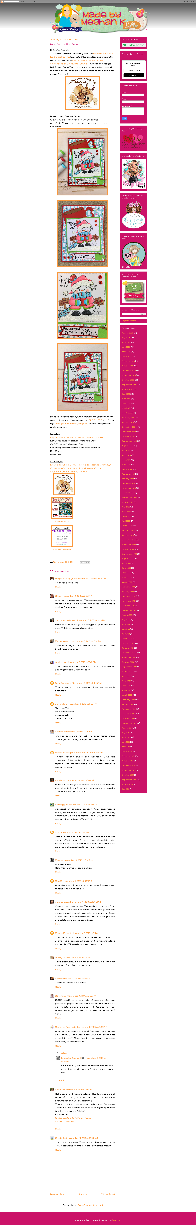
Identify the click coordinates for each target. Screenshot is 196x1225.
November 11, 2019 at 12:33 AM (82, 1138)
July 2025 (126, 394)
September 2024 (129, 441)
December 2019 (128, 709)
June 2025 (126, 399)
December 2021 (128, 596)
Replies (63, 1053)
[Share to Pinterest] (89, 562)
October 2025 (128, 380)
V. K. (57, 832)
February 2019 (128, 756)
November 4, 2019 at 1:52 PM (78, 860)
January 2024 (128, 479)
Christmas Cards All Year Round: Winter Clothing (77, 468)
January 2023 (128, 535)
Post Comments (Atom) (90, 1205)
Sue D (58, 881)
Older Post (108, 1194)
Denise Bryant (63, 933)
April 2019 (126, 747)
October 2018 (128, 775)
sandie (58, 780)
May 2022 (126, 573)
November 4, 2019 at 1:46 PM (74, 832)
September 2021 (129, 610)
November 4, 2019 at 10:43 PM (85, 902)
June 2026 (126, 342)
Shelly (58, 957)
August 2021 (127, 615)
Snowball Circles (62, 521)
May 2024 (126, 460)
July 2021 (125, 620)
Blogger (116, 1220)
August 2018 (127, 784)
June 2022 (126, 568)
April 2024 (126, 464)
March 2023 (127, 526)
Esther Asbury (63, 641)
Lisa (57, 978)
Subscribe (133, 75)
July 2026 (126, 337)
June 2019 (126, 737)
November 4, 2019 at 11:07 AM (84, 804)
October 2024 (128, 436)
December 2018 (128, 765)
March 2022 (127, 582)
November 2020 (129, 657)
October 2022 (128, 549)
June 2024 (126, 455)
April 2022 (126, 577)
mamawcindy (62, 902)
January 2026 (128, 366)
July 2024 (126, 450)
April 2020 (126, 690)
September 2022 (129, 554)
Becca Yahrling (63, 752)
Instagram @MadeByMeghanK (71, 423)
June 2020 (126, 681)
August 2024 (127, 446)
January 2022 (128, 591)
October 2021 (128, 606)
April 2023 (126, 521)
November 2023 (129, 488)
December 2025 (129, 370)
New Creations (63, 683)
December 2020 (129, 653)
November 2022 (129, 544)
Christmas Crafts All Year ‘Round (73, 1118)
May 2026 (126, 347)
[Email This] (81, 562)
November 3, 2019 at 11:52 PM (82, 704)
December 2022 (129, 540)
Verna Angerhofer (65, 620)
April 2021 (126, 634)
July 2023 (126, 507)
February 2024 (128, 474)
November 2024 (129, 432)
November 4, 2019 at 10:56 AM (78, 780)
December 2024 (129, 427)
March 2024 (127, 469)
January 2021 (127, 648)
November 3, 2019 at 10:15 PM (87, 683)
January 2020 (128, 704)
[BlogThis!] (83, 562)
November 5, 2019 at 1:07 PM (77, 957)
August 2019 (127, 728)
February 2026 (128, 361)
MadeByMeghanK (71, 1058)
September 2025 (129, 385)
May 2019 (126, 742)
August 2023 (127, 502)
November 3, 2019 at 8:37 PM (86, 641)
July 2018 (125, 789)
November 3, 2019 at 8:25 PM (77, 596)
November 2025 (129, 375)
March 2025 (127, 413)
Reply (58, 587)
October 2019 (128, 718)
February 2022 (128, 587)
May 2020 (126, 685)
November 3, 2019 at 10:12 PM (81, 662)
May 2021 (126, 629)
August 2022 (127, 558)
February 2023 (128, 530)
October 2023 (128, 493)
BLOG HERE (95, 420)
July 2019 (125, 732)
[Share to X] (85, 562)
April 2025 (126, 408)
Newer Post (58, 1194)
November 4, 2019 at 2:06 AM (77, 731)
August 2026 (127, 333)
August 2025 (127, 389)
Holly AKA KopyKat (65, 578)
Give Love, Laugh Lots (61, 549)
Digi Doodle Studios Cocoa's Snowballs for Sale (76, 437)
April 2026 (126, 352)
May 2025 (126, 403)
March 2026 (127, 356)
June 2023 (126, 511)
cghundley (61, 704)
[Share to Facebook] (87, 562)
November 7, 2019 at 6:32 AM (81, 996)
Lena (58, 1089)
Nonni (58, 731)
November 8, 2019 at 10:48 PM (76, 1089)
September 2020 (129, 667)
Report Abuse (129, 320)
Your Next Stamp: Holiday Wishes (68, 471)
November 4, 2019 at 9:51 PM (77, 881)
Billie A (58, 596)
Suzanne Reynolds (66, 1027)
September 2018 (129, 780)
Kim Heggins (61, 804)
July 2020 (126, 676)
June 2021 (126, 624)
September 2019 (129, 723)
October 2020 (128, 662)
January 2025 (128, 422)
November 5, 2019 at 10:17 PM (75, 978)
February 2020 (128, 700)
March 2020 (127, 695)
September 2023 (129, 497)
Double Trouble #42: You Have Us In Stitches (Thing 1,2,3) (81, 465)
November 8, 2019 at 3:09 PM (92, 1027)
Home (83, 1194)
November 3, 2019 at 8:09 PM (91, 578)
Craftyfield (61, 1138)
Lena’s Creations (64, 1121)
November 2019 (128, 714)
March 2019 (127, 751)
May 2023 (126, 516)
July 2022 (126, 563)
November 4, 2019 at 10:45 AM (87, 752)
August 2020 (127, 671)
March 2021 (126, 638)
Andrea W (60, 662)
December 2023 (129, 483)
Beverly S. (60, 996)
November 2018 (128, 770)
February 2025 (128, 417)
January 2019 (127, 761)
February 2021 (128, 643)
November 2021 (128, 601)
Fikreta (59, 860)
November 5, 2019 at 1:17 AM (86, 933)
